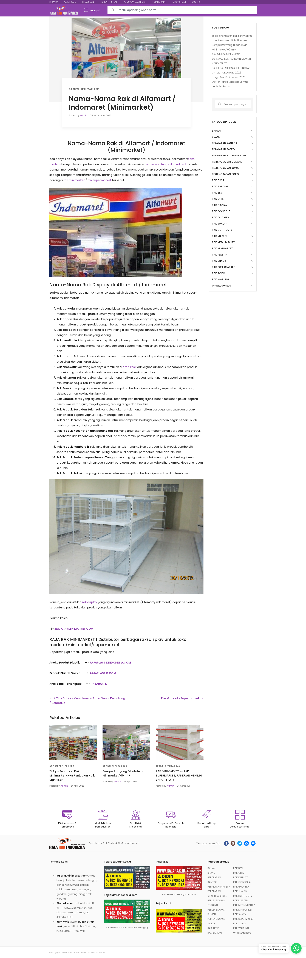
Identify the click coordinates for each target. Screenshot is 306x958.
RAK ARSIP (218, 180)
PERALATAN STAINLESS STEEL (229, 155)
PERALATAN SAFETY (223, 149)
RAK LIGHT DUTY (222, 230)
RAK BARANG (220, 186)
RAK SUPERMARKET (223, 267)
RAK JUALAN (219, 223)
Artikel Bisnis (70, 2)
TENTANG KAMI (158, 2)
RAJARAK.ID (99, 684)
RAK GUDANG (220, 217)
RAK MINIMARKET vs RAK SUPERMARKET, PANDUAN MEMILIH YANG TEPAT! (179, 775)
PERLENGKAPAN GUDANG (227, 161)
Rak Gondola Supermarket (180, 698)
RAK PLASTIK (219, 254)
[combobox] (182, 10)
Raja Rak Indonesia (76, 952)
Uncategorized (221, 285)
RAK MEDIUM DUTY (223, 242)
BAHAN (216, 130)
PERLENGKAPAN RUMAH (226, 168)
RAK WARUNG (220, 279)
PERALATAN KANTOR (224, 143)
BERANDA (53, 2)
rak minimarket (74, 180)
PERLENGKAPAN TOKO (225, 174)
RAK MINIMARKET (222, 248)
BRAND (216, 137)
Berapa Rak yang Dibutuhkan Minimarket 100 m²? (123, 773)
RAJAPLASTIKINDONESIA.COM (110, 663)
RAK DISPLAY (219, 205)
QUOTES (196, 2)
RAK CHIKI (218, 199)
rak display (89, 602)
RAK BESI (217, 192)
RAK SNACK (219, 261)
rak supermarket (99, 180)
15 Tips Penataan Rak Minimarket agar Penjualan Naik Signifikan (72, 775)
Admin (83, 115)
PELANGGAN (88, 2)
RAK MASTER (219, 236)
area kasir (130, 367)
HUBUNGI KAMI (179, 2)
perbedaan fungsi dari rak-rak (166, 164)
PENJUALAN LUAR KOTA (134, 2)
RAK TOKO (218, 273)
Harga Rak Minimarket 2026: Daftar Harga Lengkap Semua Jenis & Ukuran (230, 81)
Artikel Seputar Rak (84, 89)
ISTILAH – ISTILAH (109, 2)
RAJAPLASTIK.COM (102, 673)
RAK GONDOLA (221, 211)
